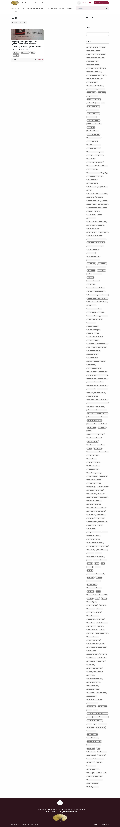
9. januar (102, 47)
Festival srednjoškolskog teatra (97, 208)
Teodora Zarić (91, 706)
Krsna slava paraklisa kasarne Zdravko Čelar (98, 344)
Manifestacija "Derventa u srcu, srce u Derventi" (98, 375)
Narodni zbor (98, 448)
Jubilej (105, 302)
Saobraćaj (103, 605)
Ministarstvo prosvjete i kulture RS (97, 413)
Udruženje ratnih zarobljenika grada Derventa (98, 713)
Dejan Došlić (91, 159)
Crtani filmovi (91, 117)
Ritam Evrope (99, 595)
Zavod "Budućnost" (93, 769)
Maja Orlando (91, 371)
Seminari (99, 612)
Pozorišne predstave (93, 539)
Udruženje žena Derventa (94, 720)
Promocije (16, 55)
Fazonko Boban (103, 204)
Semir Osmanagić (92, 616)
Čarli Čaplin (91, 773)
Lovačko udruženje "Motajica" (96, 361)
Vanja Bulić (90, 727)
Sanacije (104, 598)
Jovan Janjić (91, 284)
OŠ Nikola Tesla (100, 514)
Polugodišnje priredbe (94, 532)
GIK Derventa (91, 218)
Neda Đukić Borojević (93, 462)
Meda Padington (92, 396)
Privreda (90, 563)
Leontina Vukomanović (99, 347)
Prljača (97, 563)
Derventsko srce (103, 166)
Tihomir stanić (102, 706)
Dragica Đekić (91, 187)
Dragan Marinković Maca (95, 176)
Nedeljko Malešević (93, 469)
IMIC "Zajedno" (102, 263)
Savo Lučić (90, 612)
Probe (103, 563)
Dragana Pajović (92, 183)
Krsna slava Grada (93, 340)
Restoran (90, 595)
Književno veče (91, 312)
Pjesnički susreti (103, 522)
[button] (79, 3)
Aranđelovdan (91, 85)
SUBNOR (89, 672)
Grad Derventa (91, 232)
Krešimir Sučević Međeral (95, 337)
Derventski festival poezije (95, 162)
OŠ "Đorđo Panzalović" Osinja (96, 511)
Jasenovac (90, 277)
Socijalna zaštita (92, 644)
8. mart (95, 47)
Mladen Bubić (102, 424)
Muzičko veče (91, 445)
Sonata (102, 644)
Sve (19, 8)
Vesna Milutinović (92, 738)
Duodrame (90, 197)
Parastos (90, 518)
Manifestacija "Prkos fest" (95, 382)
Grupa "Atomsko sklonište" (95, 246)
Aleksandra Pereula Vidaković (96, 68)
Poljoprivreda (91, 529)
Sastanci (99, 609)
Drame (89, 190)
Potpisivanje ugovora (93, 535)
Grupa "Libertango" (93, 249)
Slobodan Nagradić (102, 633)
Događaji (16, 52)
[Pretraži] (106, 8)
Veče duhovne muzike (93, 745)
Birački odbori (91, 92)
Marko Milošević (103, 389)
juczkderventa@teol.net (70, 812)
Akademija (90, 54)
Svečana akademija (93, 682)
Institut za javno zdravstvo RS (96, 267)
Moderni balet (91, 427)
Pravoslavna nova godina (95, 542)
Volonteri (90, 759)
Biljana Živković (92, 89)
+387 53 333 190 (87, 3)
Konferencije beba (92, 326)
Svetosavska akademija (94, 679)
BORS (97, 103)
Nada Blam (100, 445)
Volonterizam (99, 759)
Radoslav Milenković (93, 581)
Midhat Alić (90, 406)
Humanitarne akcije (93, 260)
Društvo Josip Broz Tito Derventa (97, 194)
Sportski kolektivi (92, 654)
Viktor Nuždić (91, 752)
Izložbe (89, 274)
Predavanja (91, 549)
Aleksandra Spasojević (94, 71)
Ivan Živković (102, 270)
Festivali (89, 211)
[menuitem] (24, 3)
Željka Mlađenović (92, 783)
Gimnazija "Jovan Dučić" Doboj (96, 221)
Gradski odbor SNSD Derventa (96, 239)
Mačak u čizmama (99, 392)
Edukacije (104, 201)
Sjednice (100, 626)
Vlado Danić (101, 755)
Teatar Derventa (92, 703)
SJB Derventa (91, 626)
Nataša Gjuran (91, 459)
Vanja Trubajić (100, 727)
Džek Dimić (99, 197)
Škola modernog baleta (94, 780)
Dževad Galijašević (93, 201)
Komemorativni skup (93, 316)
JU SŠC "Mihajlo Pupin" (94, 302)
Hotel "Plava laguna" (93, 256)
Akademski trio (100, 54)
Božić (103, 103)
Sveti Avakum (98, 672)
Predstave (90, 553)
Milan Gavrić (25, 52)
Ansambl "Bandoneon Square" (96, 75)
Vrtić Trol (99, 762)
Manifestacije (91, 389)
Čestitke (99, 773)
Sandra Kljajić (91, 602)
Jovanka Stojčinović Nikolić (95, 288)
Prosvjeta (90, 570)
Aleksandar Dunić (92, 61)
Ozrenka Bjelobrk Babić (94, 501)
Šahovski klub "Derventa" (95, 776)
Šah (105, 773)
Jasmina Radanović (93, 281)
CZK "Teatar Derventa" (94, 124)
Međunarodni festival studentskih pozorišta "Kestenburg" (98, 403)
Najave (33, 52)
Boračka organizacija (94, 99)
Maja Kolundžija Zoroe (94, 368)
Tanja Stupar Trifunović (94, 699)
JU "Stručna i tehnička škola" (96, 291)
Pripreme (96, 560)
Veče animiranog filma (94, 741)
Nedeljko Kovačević (93, 466)
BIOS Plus (101, 89)
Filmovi (96, 211)
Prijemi (89, 560)
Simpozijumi (91, 619)
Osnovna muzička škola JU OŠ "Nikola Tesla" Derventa (98, 497)
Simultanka (100, 619)
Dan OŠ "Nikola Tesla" (93, 145)
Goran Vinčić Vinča (93, 228)
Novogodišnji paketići (94, 480)
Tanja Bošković (92, 696)
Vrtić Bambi (90, 762)
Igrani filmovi (91, 263)
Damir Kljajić (91, 127)
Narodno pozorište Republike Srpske (98, 452)
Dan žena (90, 155)
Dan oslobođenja (92, 141)
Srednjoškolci (91, 658)
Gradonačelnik (103, 232)
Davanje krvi (99, 155)
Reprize (98, 591)
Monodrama (102, 427)
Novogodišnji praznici (94, 483)
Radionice (99, 577)
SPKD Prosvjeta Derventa (98, 647)
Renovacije (90, 591)
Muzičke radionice (92, 441)
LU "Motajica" (91, 364)
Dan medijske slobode (94, 138)
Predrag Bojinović (102, 549)
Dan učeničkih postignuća (95, 152)
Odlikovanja (91, 494)
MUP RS (89, 431)
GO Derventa (91, 225)
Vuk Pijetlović (91, 766)
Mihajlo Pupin (100, 406)
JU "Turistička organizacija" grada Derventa (98, 295)
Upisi (95, 724)
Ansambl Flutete (92, 82)
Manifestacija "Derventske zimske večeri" (98, 379)
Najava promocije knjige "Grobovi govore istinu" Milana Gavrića (25, 43)
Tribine (89, 710)
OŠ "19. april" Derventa (94, 504)
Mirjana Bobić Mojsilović (94, 420)
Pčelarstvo (90, 577)
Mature (89, 392)
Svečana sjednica (92, 685)
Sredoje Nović (102, 658)
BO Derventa (102, 92)
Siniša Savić (91, 623)
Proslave (98, 567)
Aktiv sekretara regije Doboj (95, 58)
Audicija (100, 85)
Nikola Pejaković (92, 476)
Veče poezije (91, 748)
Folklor (100, 214)
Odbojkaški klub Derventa (95, 490)
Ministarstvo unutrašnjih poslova (97, 417)
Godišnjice (100, 225)
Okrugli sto (100, 494)
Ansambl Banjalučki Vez (94, 78)
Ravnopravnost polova (94, 588)
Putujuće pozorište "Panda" (95, 574)
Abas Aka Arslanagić (93, 51)
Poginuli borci (91, 525)
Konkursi (90, 333)
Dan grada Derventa (93, 134)
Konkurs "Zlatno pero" (93, 330)
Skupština (90, 633)
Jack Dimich (97, 274)
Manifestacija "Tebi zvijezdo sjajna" (98, 385)
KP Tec (97, 333)
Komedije (101, 312)
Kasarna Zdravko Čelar (94, 309)
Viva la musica (101, 752)
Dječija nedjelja (92, 169)
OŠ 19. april (90, 514)
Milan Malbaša (101, 410)
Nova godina (103, 476)
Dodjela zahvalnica (93, 173)
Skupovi (101, 630)
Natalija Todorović (93, 455)
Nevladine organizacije (94, 473)
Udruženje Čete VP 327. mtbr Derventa (98, 717)
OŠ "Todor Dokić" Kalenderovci (96, 508)
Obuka (100, 487)
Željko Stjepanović (92, 787)
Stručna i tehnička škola (94, 668)
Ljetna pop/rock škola (94, 351)
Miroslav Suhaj (91, 424)
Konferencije (91, 323)
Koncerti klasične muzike (94, 319)
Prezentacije (91, 556)
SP (88, 647)
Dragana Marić (92, 180)
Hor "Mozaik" (91, 253)
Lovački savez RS (92, 358)
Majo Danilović (102, 371)
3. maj (89, 47)
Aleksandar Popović (93, 65)
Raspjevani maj (92, 584)
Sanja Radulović (92, 605)
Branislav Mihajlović (93, 106)
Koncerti (104, 316)
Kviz (88, 347)
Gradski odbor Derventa (94, 235)
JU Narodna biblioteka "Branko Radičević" (98, 298)
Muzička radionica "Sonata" (96, 434)
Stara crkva (91, 661)
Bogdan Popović (92, 96)
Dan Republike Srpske (93, 148)
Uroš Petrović (103, 724)
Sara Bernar (91, 609)
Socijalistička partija (93, 640)
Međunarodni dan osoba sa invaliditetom (98, 399)
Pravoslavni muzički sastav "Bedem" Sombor (98, 546)
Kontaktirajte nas (101, 3)
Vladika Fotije (91, 755)
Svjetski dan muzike (93, 689)
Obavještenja (91, 487)
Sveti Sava (90, 675)
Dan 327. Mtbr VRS (92, 131)
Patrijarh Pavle (99, 518)
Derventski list (91, 166)
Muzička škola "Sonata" (94, 438)
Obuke (106, 487)
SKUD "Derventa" (92, 630)
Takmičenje (90, 692)
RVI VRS (97, 598)
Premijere (98, 553)
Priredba (104, 560)
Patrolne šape (91, 522)
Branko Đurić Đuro (92, 110)
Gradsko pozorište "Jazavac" (96, 242)
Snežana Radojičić (93, 637)
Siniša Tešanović (102, 623)
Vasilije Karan (91, 731)
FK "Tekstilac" (91, 214)
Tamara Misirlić (101, 692)
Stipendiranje (101, 661)
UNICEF (89, 724)
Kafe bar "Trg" (91, 305)
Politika (100, 525)
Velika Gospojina (92, 734)
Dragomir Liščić (103, 187)
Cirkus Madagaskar (93, 113)
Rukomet (90, 598)
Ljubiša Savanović (92, 354)
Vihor (98, 748)
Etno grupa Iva (91, 204)
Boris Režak (90, 103)
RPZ (106, 595)
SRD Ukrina (103, 654)
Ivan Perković (91, 270)
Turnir (95, 710)
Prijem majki (101, 556)
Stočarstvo (90, 665)
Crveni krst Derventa (93, 120)
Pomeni (105, 532)
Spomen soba (91, 651)
